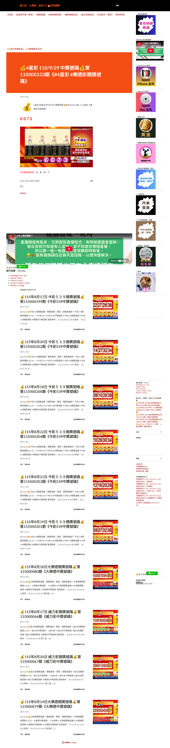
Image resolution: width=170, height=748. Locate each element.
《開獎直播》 (41, 14)
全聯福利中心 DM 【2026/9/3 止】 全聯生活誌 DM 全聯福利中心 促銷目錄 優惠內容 (149, 498)
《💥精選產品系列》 (34, 49)
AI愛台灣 (139, 464)
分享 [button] (91, 181)
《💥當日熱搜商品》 (15, 49)
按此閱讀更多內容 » (79, 329)
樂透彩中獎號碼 (34, 181)
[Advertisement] (65, 31)
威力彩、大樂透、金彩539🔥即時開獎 (40, 5)
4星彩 (27, 181)
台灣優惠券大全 (141, 466)
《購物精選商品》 (71, 14)
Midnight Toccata (18, 275)
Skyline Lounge (17, 285)
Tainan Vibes (16, 278)
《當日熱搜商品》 (87, 14)
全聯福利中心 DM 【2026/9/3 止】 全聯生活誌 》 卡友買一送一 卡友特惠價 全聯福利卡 (148, 491)
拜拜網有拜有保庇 (142, 469)
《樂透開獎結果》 (55, 14)
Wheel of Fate (16, 280)
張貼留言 (23, 193)
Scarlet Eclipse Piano (20, 283)
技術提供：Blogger (70, 742)
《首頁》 (10, 14)
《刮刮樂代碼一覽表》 (24, 14)
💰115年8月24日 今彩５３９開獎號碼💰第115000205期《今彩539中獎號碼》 (149, 410)
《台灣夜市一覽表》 (105, 14)
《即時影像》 (120, 14)
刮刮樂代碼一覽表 (142, 471)
